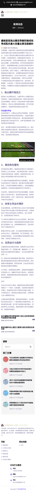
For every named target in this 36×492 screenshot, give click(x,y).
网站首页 (5, 445)
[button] (2, 15)
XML (22, 445)
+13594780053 (11, 2)
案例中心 (5, 451)
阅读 (33, 319)
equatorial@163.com (26, 2)
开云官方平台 (22, 489)
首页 (13, 28)
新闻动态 (5, 454)
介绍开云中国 (7, 448)
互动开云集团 (7, 459)
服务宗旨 (5, 457)
